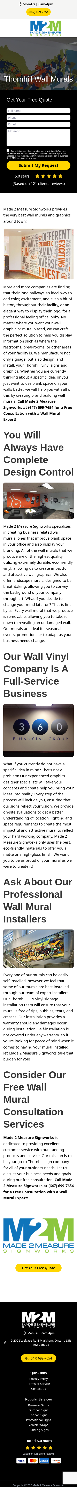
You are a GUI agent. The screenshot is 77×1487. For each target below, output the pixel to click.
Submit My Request (39, 165)
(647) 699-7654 (38, 12)
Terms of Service (38, 1384)
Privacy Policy (38, 1379)
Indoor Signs (38, 1415)
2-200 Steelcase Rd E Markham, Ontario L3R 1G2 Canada (41, 1343)
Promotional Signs (38, 1420)
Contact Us (38, 1389)
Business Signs (38, 1405)
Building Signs (39, 1430)
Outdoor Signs (38, 1410)
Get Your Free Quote (38, 1268)
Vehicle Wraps (38, 1425)
